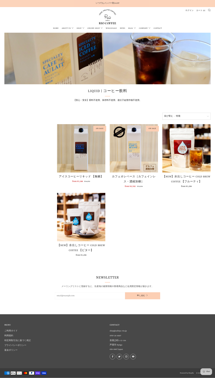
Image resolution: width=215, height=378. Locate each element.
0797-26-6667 (115, 336)
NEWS (122, 28)
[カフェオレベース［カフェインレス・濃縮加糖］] (134, 148)
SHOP (79, 28)
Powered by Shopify (187, 373)
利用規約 (8, 336)
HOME (56, 28)
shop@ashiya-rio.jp (118, 331)
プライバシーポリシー (15, 345)
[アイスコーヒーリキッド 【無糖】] (81, 148)
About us (66, 28)
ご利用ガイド (11, 331)
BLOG (130, 28)
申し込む (141, 296)
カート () (200, 11)
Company (143, 28)
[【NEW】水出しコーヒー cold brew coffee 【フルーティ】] (186, 148)
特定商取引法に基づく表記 (17, 340)
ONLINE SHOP (93, 28)
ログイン (189, 11)
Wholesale (111, 28)
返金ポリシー (11, 350)
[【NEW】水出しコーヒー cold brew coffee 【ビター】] (81, 217)
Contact (158, 28)
